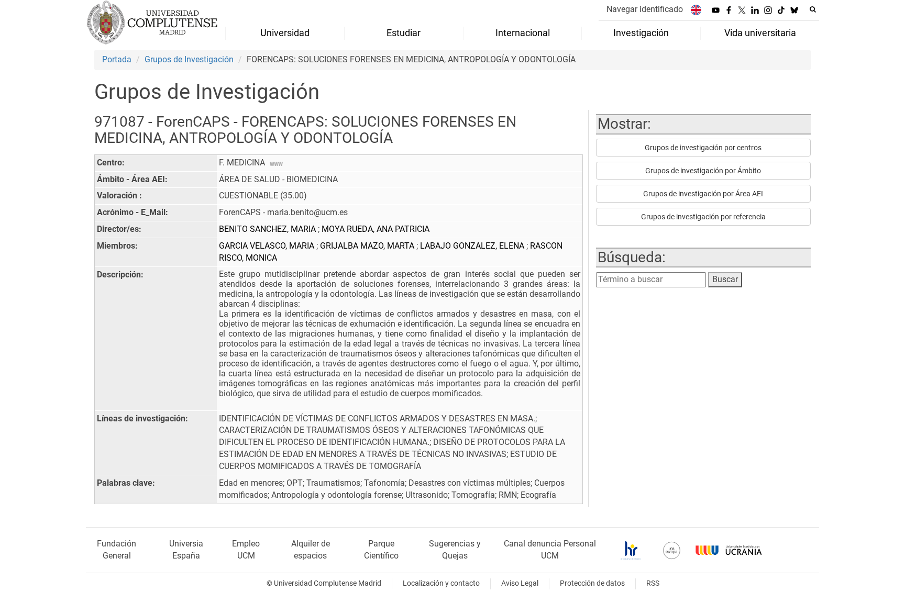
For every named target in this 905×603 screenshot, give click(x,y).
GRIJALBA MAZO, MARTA (368, 246)
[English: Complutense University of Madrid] (696, 9)
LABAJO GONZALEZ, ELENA (473, 246)
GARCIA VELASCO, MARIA (267, 246)
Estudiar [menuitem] (404, 33)
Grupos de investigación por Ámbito (703, 170)
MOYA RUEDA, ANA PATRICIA (375, 229)
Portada (116, 59)
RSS (652, 583)
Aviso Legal (519, 583)
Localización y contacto (441, 583)
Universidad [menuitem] (285, 33)
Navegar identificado (644, 9)
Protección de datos (592, 583)
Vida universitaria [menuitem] (760, 33)
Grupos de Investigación (189, 59)
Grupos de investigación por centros (703, 147)
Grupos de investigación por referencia (703, 217)
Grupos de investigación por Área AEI (703, 193)
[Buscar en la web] (813, 9)
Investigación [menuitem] (641, 33)
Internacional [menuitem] (522, 33)
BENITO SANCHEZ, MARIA (268, 229)
